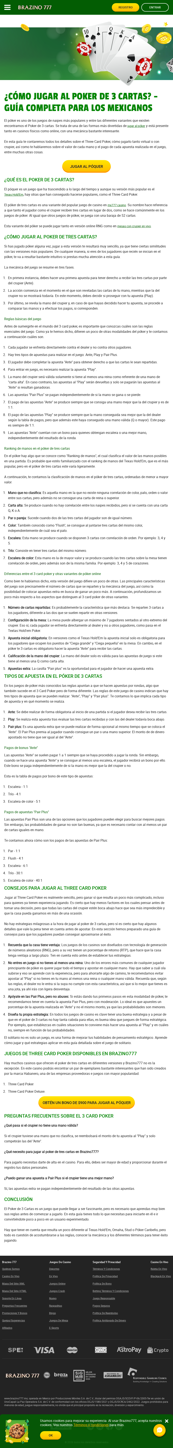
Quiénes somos (11, 1268)
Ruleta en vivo (159, 1268)
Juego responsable (104, 1298)
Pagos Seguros (101, 1305)
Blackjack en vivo (161, 1276)
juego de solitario (118, 1042)
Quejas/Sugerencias (13, 1320)
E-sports (54, 1327)
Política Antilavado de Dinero (109, 1320)
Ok (51, 1435)
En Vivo (53, 1276)
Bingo (52, 1313)
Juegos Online (57, 1283)
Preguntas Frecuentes (14, 1305)
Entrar (155, 7)
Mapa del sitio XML (13, 1283)
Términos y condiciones (106, 1268)
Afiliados (7, 1327)
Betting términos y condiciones (111, 1291)
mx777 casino (117, 205)
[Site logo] (35, 7)
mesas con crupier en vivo (134, 226)
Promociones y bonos (14, 1313)
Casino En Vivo (10, 1276)
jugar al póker (136, 126)
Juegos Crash (57, 1291)
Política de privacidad (105, 1276)
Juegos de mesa (58, 1320)
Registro (126, 7)
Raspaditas (55, 1305)
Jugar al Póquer (86, 166)
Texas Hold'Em (13, 195)
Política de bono (102, 1283)
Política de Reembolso (105, 1313)
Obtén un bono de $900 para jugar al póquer (87, 1102)
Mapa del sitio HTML (14, 1291)
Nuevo (53, 1298)
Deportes (54, 1268)
